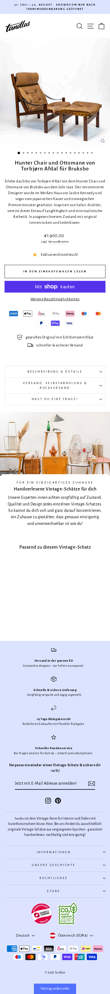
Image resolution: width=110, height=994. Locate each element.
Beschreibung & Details (55, 371)
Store (53, 891)
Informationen (54, 852)
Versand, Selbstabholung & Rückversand (55, 385)
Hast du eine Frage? (55, 399)
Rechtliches (54, 878)
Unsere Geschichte (54, 865)
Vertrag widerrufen (55, 989)
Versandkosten (58, 241)
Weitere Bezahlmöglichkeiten (55, 299)
